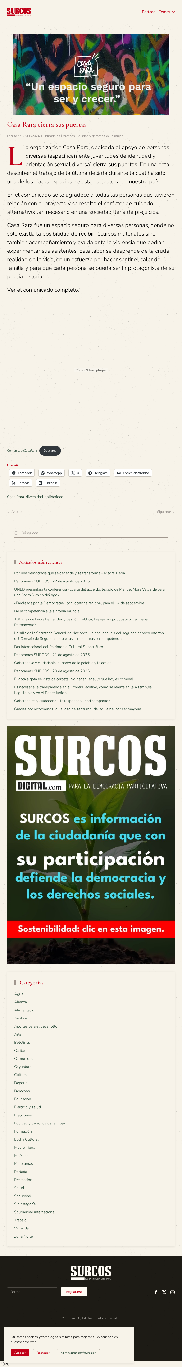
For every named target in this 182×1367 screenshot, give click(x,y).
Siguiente (164, 512)
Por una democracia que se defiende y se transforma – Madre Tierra (69, 573)
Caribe (19, 1050)
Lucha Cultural (26, 1139)
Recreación (23, 1179)
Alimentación (25, 1010)
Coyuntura (22, 1066)
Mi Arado (22, 1155)
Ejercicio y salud (27, 1107)
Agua (18, 994)
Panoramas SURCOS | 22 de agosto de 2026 (52, 581)
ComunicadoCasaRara (22, 450)
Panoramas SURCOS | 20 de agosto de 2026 (52, 671)
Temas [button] (164, 11)
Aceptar (20, 1353)
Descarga (50, 450)
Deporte (20, 1083)
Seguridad (22, 1196)
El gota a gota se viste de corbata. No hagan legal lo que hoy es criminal (73, 679)
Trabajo (20, 1220)
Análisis (21, 1018)
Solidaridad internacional (34, 1212)
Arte (17, 1034)
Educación (22, 1099)
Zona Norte (23, 1236)
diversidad (34, 497)
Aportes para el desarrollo (35, 1026)
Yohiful (115, 1318)
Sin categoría (25, 1204)
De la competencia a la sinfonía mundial (47, 611)
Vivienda (21, 1228)
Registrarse (74, 1292)
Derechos (68, 136)
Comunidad (23, 1058)
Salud (19, 1188)
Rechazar (43, 1353)
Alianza (20, 1002)
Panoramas (23, 1163)
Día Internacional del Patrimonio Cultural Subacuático (58, 646)
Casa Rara (15, 497)
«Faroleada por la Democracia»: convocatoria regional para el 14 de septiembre (79, 603)
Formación (23, 1131)
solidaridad (54, 497)
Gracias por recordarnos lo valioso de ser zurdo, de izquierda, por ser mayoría (77, 709)
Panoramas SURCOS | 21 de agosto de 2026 (52, 654)
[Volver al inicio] (19, 12)
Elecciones (23, 1115)
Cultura (20, 1074)
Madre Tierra (24, 1147)
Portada (148, 11)
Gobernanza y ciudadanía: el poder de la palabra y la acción (63, 663)
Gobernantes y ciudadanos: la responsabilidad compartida (62, 701)
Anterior (17, 512)
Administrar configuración (78, 1353)
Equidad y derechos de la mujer (100, 136)
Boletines (22, 1042)
